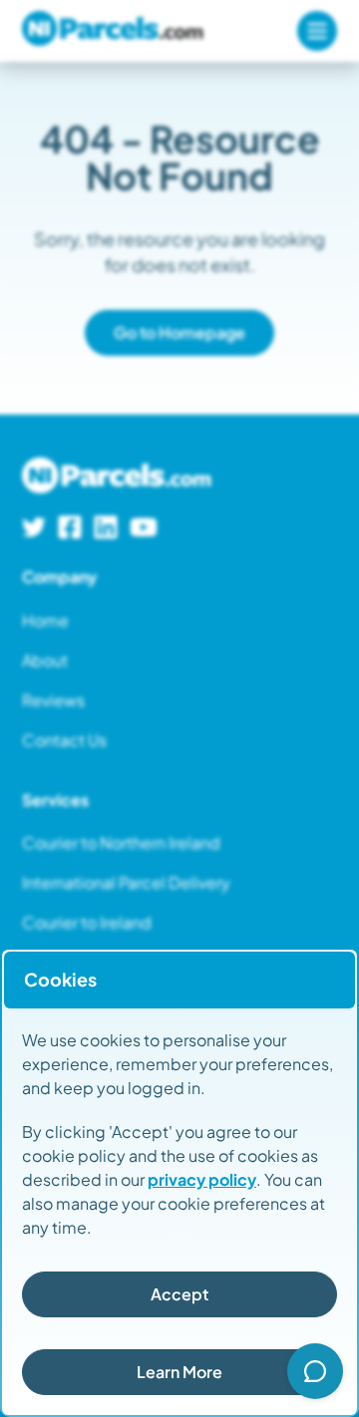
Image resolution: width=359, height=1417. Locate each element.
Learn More (179, 1371)
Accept (179, 1293)
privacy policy (202, 1179)
